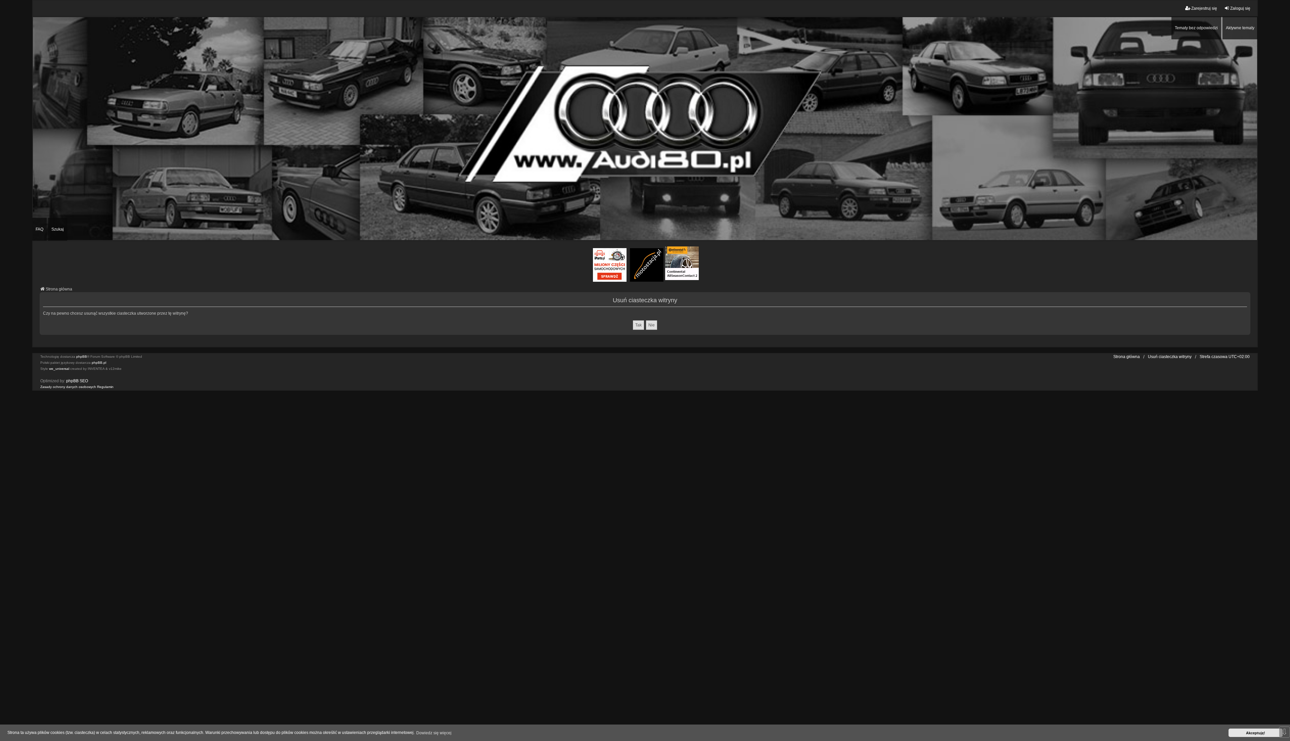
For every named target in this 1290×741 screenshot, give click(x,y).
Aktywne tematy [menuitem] (1240, 28)
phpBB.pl (99, 362)
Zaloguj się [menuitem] (1240, 8)
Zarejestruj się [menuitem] (1204, 8)
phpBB (81, 356)
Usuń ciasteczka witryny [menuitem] (1170, 356)
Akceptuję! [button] (1255, 733)
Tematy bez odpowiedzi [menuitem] (1196, 28)
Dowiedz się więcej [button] (434, 733)
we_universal (59, 368)
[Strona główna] (645, 128)
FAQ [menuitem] (39, 229)
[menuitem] (68, 387)
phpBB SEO (77, 381)
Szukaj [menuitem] (57, 229)
